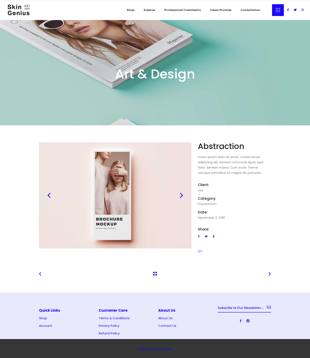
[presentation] (49, 195)
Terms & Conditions (114, 318)
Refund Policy (109, 333)
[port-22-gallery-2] (115, 195)
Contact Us (167, 326)
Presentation (207, 204)
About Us (165, 318)
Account (45, 326)
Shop (43, 318)
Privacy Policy (109, 326)
